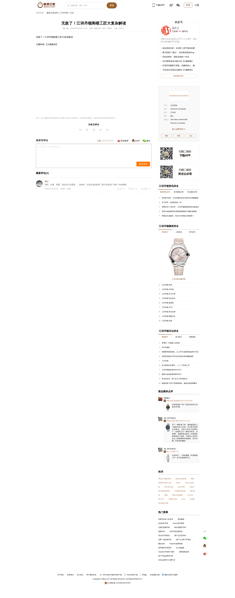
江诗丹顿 (64, 13)
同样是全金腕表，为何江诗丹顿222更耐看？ (178, 216)
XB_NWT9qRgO (170, 418)
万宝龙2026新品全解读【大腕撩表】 (177, 70)
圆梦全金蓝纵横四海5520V (171, 374)
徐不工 (175, 28)
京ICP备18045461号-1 (134, 579)
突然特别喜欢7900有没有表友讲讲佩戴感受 (177, 356)
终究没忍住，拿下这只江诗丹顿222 (175, 379)
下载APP (160, 5)
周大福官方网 (163, 503)
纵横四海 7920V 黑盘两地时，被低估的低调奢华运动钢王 (182, 383)
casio (183, 499)
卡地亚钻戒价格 (180, 491)
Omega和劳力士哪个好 (166, 560)
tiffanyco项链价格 (164, 479)
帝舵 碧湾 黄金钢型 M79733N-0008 (179, 401)
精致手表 (161, 531)
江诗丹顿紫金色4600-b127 (171, 370)
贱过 (47, 181)
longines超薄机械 (176, 544)
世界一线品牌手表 (164, 540)
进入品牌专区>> (178, 129)
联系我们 (70, 575)
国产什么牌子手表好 (183, 540)
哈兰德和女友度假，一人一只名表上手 (176, 365)
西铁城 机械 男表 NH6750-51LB (178, 421)
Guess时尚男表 (178, 523)
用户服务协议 (91, 575)
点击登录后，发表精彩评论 (48, 147)
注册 (197, 5)
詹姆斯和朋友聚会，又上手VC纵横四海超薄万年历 (180, 352)
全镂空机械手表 (164, 527)
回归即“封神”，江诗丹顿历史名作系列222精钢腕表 (180, 198)
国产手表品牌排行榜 (165, 556)
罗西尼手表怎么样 (164, 483)
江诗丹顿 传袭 (167, 321)
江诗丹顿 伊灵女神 (168, 312)
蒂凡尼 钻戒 (168, 487)
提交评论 (143, 164)
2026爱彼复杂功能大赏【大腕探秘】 (177, 61)
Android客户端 (132, 575)
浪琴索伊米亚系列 (164, 548)
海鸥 (192, 479)
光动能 (192, 499)
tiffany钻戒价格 (180, 479)
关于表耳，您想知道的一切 (171, 202)
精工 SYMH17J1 (172, 452)
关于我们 (61, 575)
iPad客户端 (117, 575)
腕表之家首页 (52, 13)
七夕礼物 (165, 361)
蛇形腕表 (181, 519)
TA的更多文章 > (178, 76)
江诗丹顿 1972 (167, 307)
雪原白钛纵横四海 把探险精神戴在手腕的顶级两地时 (181, 211)
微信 (148, 141)
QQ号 (137, 141)
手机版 (144, 575)
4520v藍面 (166, 347)
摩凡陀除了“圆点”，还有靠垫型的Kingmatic (180, 52)
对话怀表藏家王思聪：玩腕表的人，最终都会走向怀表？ (186, 65)
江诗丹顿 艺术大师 (168, 294)
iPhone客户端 (108, 575)
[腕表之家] (46, 5)
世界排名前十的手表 (165, 519)
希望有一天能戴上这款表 (171, 343)
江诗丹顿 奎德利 (168, 303)
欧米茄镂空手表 (180, 527)
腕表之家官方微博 (170, 575)
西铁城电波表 (184, 552)
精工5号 (161, 499)
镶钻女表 (161, 544)
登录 (188, 5)
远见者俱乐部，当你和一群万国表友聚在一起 (181, 48)
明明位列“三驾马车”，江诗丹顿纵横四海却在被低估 (180, 207)
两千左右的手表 (180, 535)
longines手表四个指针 (166, 552)
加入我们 (80, 575)
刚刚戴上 (167, 398)
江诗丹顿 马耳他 (168, 289)
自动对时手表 (163, 523)
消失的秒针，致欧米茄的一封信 (175, 57)
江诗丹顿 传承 (167, 285)
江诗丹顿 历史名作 (168, 298)
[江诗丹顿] (178, 96)
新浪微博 (124, 141)
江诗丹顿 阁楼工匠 (168, 316)
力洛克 (191, 487)
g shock (190, 495)
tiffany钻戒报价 (177, 495)
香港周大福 (173, 499)
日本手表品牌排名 (176, 531)
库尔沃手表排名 (164, 535)
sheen (178, 483)
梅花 (166, 495)
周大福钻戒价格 (164, 491)
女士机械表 (180, 548)
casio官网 (181, 487)
